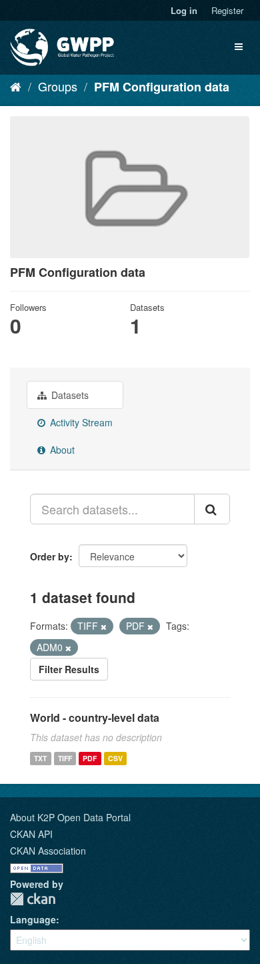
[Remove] (104, 626)
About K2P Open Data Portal (70, 817)
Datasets (69, 395)
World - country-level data (94, 717)
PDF (90, 758)
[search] (212, 509)
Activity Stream (80, 422)
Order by (49, 556)
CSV (115, 758)
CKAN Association (48, 850)
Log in (184, 10)
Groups (57, 86)
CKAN (32, 899)
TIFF (65, 758)
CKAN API (31, 834)
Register (227, 10)
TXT (40, 758)
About (61, 449)
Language (33, 919)
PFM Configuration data (161, 86)
